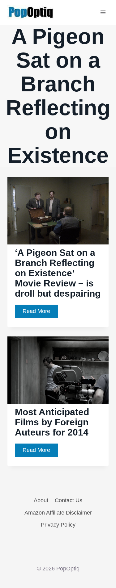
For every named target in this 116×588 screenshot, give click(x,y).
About (41, 500)
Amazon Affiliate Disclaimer (58, 513)
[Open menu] (103, 12)
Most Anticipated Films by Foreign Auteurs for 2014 (52, 422)
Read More (40, 313)
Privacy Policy (58, 525)
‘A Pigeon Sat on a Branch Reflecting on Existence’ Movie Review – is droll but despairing (58, 273)
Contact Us (68, 500)
